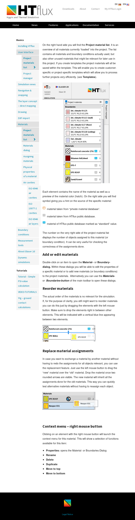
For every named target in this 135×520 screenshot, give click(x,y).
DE (116, 4)
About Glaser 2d (26, 251)
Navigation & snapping (24, 93)
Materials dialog (28, 148)
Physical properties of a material (30, 172)
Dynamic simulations (24, 260)
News (35, 25)
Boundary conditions (23, 232)
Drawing (22, 112)
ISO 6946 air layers (33, 221)
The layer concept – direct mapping (27, 103)
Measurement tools (25, 243)
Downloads (68, 8)
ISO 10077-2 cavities (33, 208)
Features (53, 25)
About (83, 8)
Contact (95, 8)
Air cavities (29, 182)
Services (109, 25)
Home (16, 25)
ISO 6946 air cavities (33, 193)
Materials (23, 124)
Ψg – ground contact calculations (24, 302)
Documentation (91, 25)
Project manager (28, 76)
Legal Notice (67, 514)
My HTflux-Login (113, 8)
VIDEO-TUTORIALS (27, 291)
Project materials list (28, 63)
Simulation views (27, 84)
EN (124, 4)
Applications (72, 25)
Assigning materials (28, 159)
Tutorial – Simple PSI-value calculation (26, 281)
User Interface (25, 52)
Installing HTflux (26, 46)
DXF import (24, 118)
